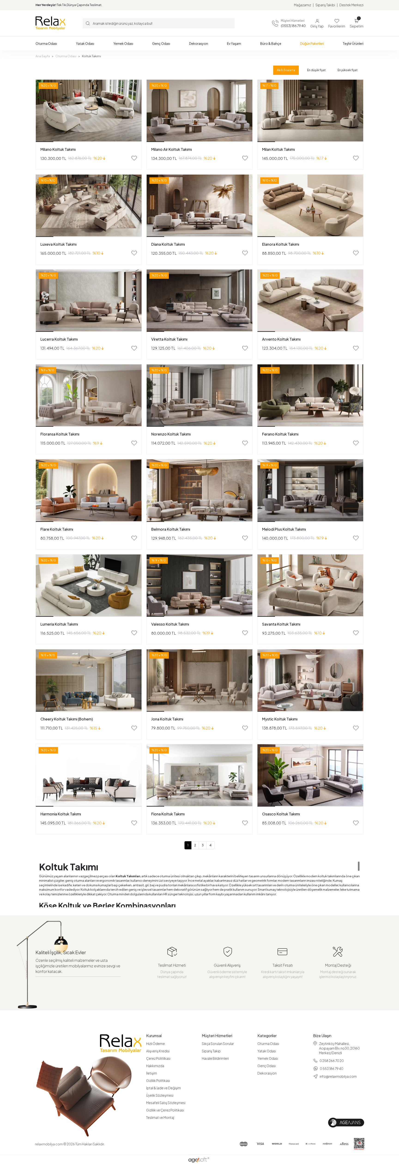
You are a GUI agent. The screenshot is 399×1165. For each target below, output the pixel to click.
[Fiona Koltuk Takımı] (199, 775)
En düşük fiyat (316, 70)
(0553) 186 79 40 (293, 26)
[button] (46, 43)
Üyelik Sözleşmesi (159, 1095)
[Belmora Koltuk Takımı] (199, 490)
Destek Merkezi (351, 5)
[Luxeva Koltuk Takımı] (89, 206)
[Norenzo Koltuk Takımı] (199, 395)
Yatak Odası (266, 1051)
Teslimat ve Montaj (160, 1117)
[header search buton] (87, 23)
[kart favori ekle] (134, 158)
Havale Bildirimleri (215, 1058)
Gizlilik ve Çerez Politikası (165, 1110)
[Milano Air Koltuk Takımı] (199, 111)
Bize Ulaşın (322, 1035)
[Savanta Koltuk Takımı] (310, 585)
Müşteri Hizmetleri (217, 1035)
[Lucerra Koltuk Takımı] (89, 300)
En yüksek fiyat (347, 70)
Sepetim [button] (356, 23)
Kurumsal (154, 1035)
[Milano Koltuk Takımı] (89, 111)
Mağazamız (302, 5)
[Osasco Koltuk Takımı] (310, 775)
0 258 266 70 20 (332, 1061)
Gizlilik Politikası (158, 1080)
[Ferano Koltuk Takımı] (310, 395)
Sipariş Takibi (325, 5)
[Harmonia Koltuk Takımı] (89, 775)
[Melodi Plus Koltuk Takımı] (310, 490)
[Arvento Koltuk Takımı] (310, 300)
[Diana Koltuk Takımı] (199, 206)
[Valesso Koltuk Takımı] (199, 585)
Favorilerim (336, 26)
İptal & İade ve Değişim (163, 1088)
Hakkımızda (155, 1066)
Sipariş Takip (211, 1051)
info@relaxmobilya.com (338, 1076)
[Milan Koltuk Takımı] (310, 111)
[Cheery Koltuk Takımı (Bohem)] (89, 680)
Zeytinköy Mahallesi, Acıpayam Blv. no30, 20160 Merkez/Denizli (339, 1048)
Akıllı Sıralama (286, 70)
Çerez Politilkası (158, 1058)
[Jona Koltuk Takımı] (199, 680)
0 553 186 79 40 (331, 1068)
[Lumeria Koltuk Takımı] (89, 585)
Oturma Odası (268, 1043)
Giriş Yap (317, 26)
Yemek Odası (267, 1058)
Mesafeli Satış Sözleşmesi (165, 1103)
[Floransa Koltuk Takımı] (89, 395)
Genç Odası (266, 1066)
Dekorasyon (267, 1073)
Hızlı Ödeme (155, 1043)
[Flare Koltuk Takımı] (89, 490)
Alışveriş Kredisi (157, 1051)
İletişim (151, 1073)
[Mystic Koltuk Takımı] (310, 680)
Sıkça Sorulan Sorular (218, 1043)
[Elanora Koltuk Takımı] (310, 206)
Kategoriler (267, 1035)
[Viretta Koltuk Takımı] (199, 300)
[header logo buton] (50, 23)
